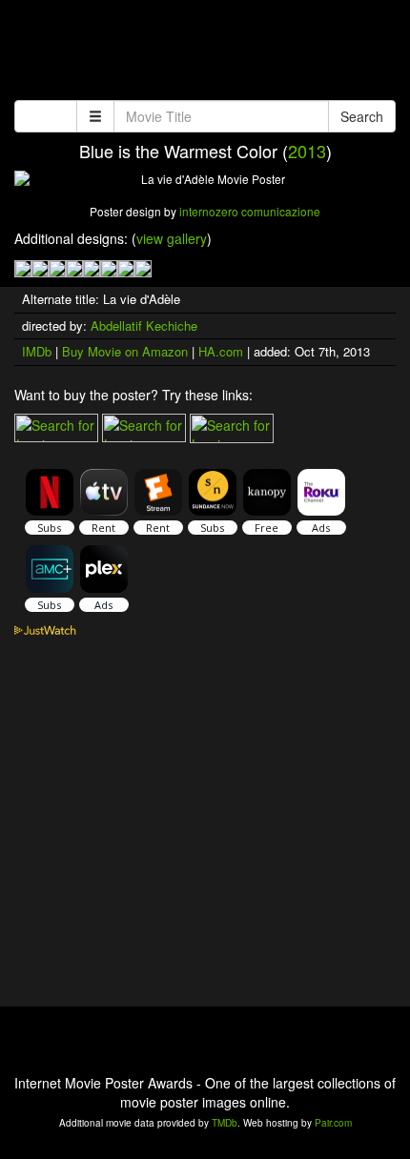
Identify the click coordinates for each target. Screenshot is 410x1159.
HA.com (220, 351)
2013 (307, 150)
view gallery (171, 238)
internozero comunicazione (249, 211)
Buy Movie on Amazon (125, 351)
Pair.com (333, 1122)
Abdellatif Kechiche (144, 325)
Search (361, 116)
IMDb (36, 351)
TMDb (224, 1122)
